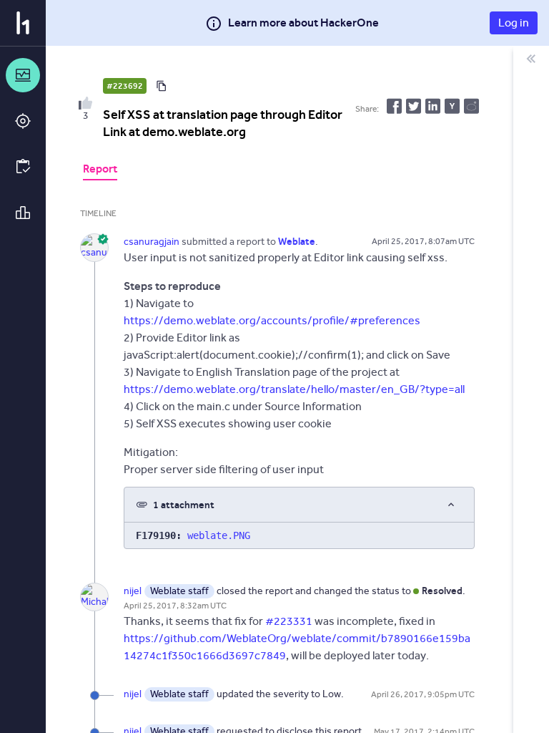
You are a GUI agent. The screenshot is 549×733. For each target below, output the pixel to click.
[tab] (100, 170)
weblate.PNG (218, 535)
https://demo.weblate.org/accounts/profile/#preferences (272, 320)
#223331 (288, 621)
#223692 (125, 86)
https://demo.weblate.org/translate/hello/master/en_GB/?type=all (294, 389)
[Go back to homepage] (22, 22)
